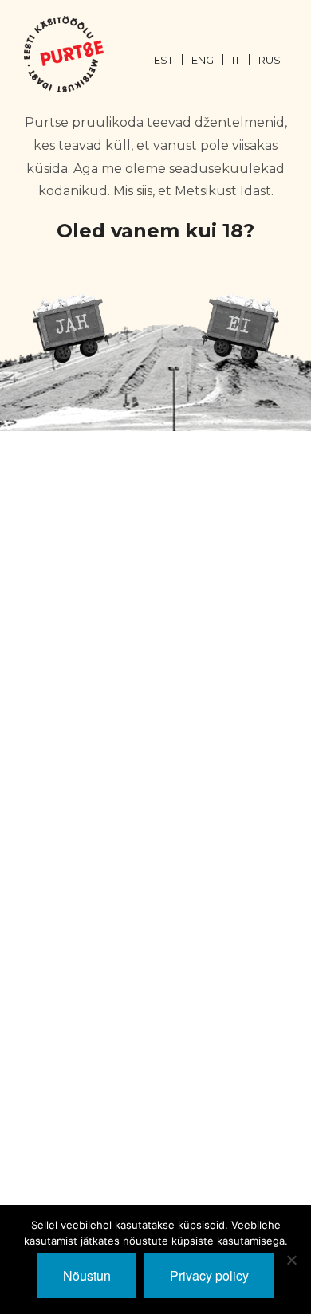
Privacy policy (209, 1275)
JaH (71, 327)
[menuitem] (172, 59)
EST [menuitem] (163, 59)
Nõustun (87, 1275)
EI (240, 327)
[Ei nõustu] (291, 1260)
